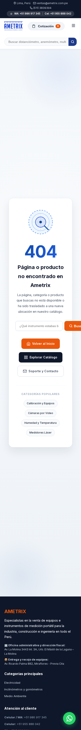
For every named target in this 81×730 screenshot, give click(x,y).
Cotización (48, 26)
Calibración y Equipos (40, 403)
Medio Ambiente (15, 696)
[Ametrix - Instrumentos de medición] (13, 26)
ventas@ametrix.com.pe (52, 3)
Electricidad (12, 682)
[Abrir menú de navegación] (73, 26)
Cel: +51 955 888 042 (58, 13)
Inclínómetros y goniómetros (23, 689)
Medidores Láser (40, 432)
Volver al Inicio (43, 343)
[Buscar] (72, 42)
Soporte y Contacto (43, 371)
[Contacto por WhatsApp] (69, 718)
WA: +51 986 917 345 (27, 13)
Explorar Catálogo (43, 357)
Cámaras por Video (40, 413)
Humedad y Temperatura (40, 422)
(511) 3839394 (42, 8)
